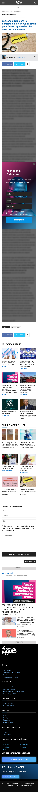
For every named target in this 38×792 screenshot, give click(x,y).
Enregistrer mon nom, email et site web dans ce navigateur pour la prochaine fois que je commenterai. (18, 528)
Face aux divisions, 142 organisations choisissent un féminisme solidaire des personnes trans (9, 389)
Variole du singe (15, 327)
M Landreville (6, 450)
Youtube (7, 749)
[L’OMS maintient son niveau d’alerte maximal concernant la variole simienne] (28, 434)
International (17, 11)
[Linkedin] (3, 747)
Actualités (9, 11)
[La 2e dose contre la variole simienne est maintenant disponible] (10, 481)
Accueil (4, 11)
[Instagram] (20, 744)
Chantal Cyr (12, 57)
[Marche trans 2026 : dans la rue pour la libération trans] (10, 353)
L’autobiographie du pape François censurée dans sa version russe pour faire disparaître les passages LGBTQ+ (26, 621)
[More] (27, 64)
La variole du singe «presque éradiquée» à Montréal (27, 468)
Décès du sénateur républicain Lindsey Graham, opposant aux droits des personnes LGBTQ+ (28, 415)
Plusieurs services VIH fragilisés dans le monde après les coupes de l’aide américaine (27, 389)
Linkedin (7, 747)
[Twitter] (20, 747)
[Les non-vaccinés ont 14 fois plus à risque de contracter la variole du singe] (28, 481)
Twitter (24, 747)
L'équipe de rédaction (8, 497)
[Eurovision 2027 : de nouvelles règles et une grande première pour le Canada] (28, 353)
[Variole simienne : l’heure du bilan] (10, 459)
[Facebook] (3, 744)
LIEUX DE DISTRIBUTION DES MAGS (16, 753)
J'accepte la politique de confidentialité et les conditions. (18, 213)
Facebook (7, 744)
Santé (13, 14)
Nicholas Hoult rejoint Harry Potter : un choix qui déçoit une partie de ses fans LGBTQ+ (26, 632)
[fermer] (34, 164)
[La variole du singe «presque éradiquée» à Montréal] (28, 459)
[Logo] (19, 2)
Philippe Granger (7, 470)
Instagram (25, 744)
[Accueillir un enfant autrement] (10, 404)
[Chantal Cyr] (4, 57)
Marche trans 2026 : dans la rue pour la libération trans (9, 362)
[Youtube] (3, 750)
